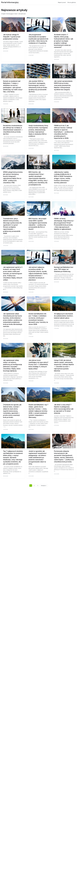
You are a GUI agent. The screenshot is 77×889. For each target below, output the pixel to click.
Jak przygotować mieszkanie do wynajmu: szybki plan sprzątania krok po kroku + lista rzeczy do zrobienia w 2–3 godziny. (38, 39)
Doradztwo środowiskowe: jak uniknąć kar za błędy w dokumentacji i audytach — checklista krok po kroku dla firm (13, 130)
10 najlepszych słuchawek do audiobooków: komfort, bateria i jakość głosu (63, 316)
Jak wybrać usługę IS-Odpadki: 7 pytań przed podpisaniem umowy (11, 37)
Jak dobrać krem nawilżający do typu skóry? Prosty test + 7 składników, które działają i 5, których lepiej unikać (38, 364)
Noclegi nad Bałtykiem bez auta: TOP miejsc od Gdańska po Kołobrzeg (63, 269)
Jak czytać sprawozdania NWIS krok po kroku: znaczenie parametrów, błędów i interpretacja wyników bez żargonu (63, 85)
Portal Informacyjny (10, 2)
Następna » (44, 485)
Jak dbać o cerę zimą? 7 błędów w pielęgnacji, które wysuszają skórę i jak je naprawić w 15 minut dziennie (63, 409)
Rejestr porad (62, 2)
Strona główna (71, 2)
